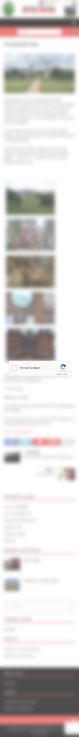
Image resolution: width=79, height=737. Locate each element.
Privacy (59, 374)
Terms (65, 374)
